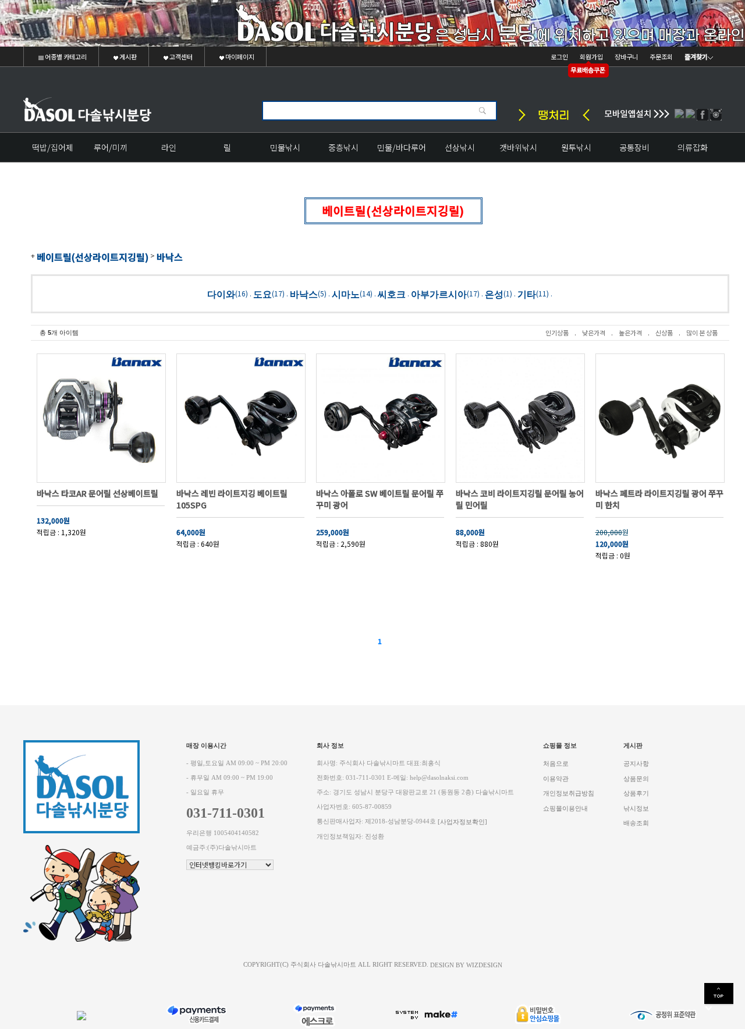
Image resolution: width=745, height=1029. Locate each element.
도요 (262, 294)
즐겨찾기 (696, 56)
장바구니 (626, 56)
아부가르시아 (439, 294)
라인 (168, 147)
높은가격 (630, 332)
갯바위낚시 (518, 147)
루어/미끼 (110, 147)
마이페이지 (239, 56)
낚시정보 (636, 808)
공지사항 (636, 764)
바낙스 (170, 257)
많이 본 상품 (702, 332)
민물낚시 (285, 147)
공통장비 (634, 147)
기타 (526, 294)
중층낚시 (343, 147)
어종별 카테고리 (65, 56)
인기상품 (557, 332)
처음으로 (556, 764)
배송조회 (636, 823)
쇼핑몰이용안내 (565, 808)
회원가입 (591, 56)
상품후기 (636, 793)
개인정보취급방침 (568, 793)
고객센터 (180, 56)
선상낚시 (460, 147)
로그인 (559, 56)
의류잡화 (692, 147)
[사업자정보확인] (462, 822)
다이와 (221, 294)
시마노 (346, 294)
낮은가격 (593, 332)
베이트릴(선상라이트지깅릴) (92, 257)
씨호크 (392, 294)
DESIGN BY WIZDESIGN (466, 964)
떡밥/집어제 (52, 147)
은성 (494, 294)
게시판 (127, 56)
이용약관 (556, 778)
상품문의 (636, 778)
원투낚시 (576, 147)
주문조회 (661, 56)
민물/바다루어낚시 (401, 152)
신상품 (664, 332)
